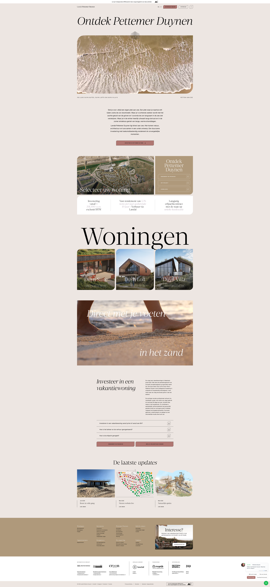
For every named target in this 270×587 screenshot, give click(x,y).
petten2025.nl (175, 573)
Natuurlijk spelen (164, 503)
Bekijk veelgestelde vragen (154, 444)
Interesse (183, 6)
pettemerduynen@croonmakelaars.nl (117, 574)
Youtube (110, 584)
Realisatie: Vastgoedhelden (148, 584)
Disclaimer (137, 584)
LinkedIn (94, 584)
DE (161, 6)
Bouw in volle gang (87, 503)
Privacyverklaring (128, 584)
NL (158, 6)
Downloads (164, 189)
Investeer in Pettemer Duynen (134, 143)
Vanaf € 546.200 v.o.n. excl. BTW (96, 285)
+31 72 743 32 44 (113, 573)
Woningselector (179, 544)
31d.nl (187, 573)
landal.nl (134, 573)
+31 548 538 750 (96, 573)
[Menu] (191, 7)
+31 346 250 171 (155, 574)
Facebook (105, 584)
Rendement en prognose (168, 176)
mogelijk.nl (154, 573)
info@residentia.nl (97, 574)
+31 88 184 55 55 (80, 573)
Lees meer (83, 506)
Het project (164, 182)
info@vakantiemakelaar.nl (82, 574)
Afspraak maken (170, 6)
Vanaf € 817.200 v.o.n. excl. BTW (174, 285)
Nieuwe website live (126, 503)
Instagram (99, 584)
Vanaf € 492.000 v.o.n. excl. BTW (135, 285)
